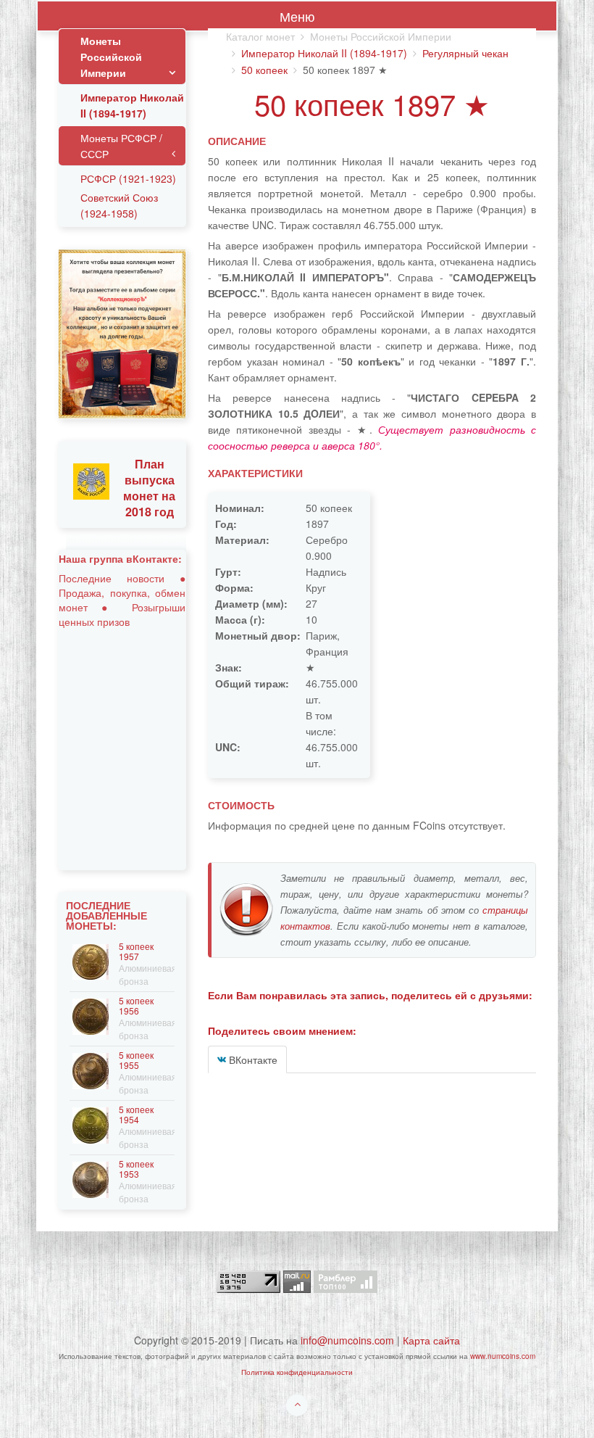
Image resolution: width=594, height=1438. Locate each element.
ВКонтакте (251, 1059)
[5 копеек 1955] (90, 1069)
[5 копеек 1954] (90, 1123)
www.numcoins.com (502, 1356)
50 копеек (264, 69)
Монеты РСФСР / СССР (121, 146)
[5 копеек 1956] (90, 1015)
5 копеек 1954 (136, 1114)
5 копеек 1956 (136, 1005)
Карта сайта (431, 1340)
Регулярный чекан (465, 53)
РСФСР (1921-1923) (128, 178)
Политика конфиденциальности (297, 1372)
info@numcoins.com (347, 1340)
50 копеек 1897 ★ (372, 103)
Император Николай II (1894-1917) (324, 53)
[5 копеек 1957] (90, 960)
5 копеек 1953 (136, 1168)
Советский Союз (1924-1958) (119, 205)
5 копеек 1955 (136, 1060)
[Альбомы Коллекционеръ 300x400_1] (122, 332)
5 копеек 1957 (136, 951)
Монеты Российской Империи (111, 56)
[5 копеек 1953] (90, 1178)
